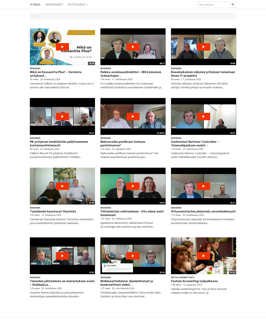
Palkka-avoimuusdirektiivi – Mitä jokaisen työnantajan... (130, 74)
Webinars (35, 68)
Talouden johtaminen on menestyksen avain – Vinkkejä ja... (62, 283)
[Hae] (232, 4)
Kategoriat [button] (77, 4)
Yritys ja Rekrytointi (183, 277)
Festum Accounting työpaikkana (194, 281)
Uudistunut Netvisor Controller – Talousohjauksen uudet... (195, 143)
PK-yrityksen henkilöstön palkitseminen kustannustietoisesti (59, 143)
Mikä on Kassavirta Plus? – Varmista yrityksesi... (56, 74)
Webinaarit (55, 4)
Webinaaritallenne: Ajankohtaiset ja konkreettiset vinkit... (126, 283)
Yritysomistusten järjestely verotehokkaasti (203, 211)
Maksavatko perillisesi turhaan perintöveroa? (122, 143)
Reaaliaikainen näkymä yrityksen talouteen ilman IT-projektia (203, 74)
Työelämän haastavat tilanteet (53, 211)
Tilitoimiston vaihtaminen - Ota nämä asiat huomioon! (132, 213)
